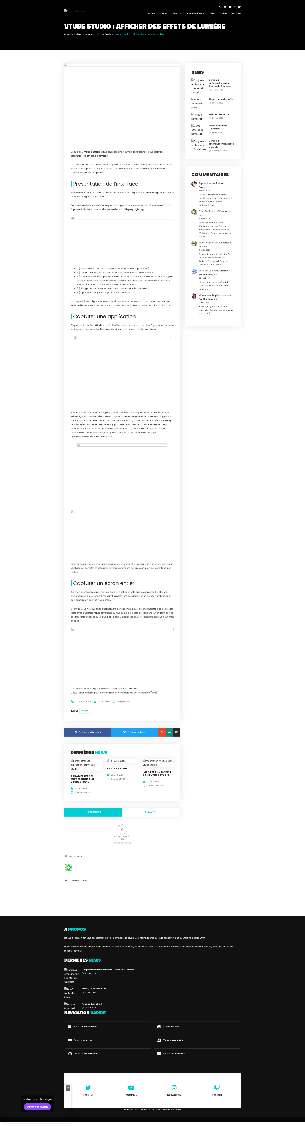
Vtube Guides (194, 13)
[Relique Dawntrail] (198, 116)
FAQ (212, 13)
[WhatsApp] (169, 732)
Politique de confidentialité (167, 1109)
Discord (236, 13)
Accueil (152, 13)
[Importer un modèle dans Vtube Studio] (158, 762)
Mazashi (203, 295)
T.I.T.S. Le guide (117, 768)
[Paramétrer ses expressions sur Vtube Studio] (86, 764)
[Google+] (162, 732)
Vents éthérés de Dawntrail (218, 127)
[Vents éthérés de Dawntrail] (198, 130)
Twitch (223, 13)
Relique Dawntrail (219, 114)
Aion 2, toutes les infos (221, 99)
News (164, 13)
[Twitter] (226, 7)
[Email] (176, 732)
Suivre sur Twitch (37, 1106)
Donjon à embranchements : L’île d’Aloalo (221, 144)
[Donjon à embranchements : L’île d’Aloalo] (198, 145)
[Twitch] (239, 7)
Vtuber (84, 711)
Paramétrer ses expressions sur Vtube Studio (82, 779)
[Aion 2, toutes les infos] (198, 103)
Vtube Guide (104, 701)
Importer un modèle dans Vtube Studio (157, 774)
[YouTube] (231, 7)
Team (176, 13)
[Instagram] (236, 7)
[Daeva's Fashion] (74, 11)
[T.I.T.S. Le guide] (116, 760)
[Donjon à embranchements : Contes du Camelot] (198, 86)
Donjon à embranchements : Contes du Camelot (220, 83)
